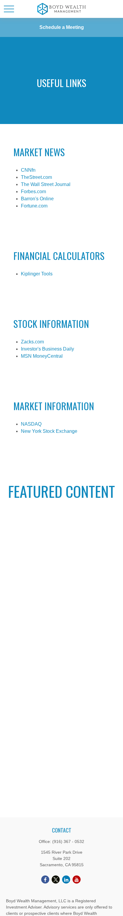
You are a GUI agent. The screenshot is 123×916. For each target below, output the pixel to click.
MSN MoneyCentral (42, 356)
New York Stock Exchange (49, 431)
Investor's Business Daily (47, 348)
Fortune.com (34, 205)
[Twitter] (56, 879)
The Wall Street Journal (45, 184)
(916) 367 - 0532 (68, 841)
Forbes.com (33, 191)
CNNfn (28, 170)
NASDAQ (31, 424)
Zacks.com (32, 341)
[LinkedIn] (66, 879)
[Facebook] (45, 879)
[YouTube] (77, 879)
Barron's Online (37, 198)
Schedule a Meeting (61, 27)
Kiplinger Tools (37, 273)
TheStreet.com (36, 177)
